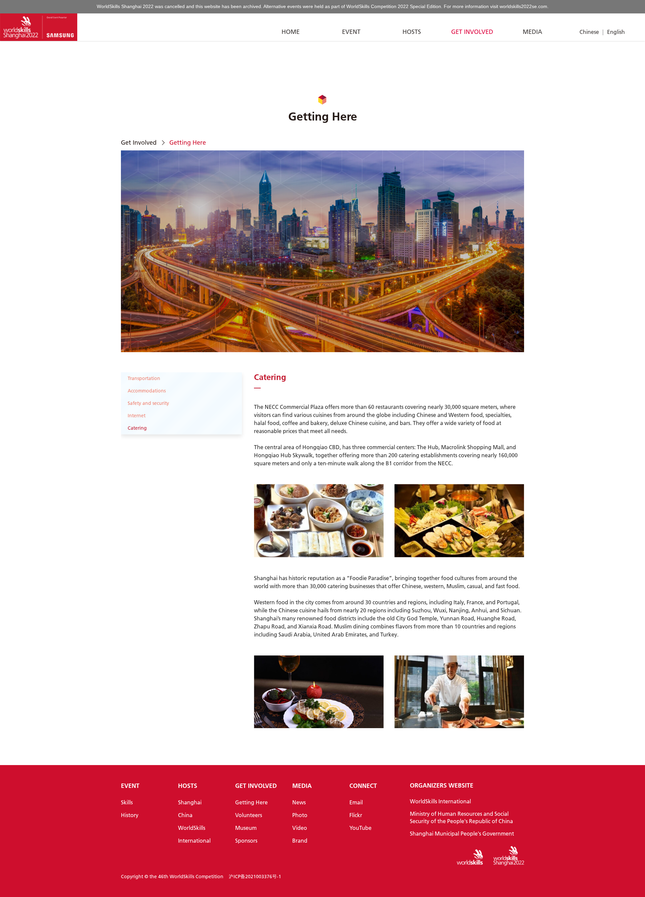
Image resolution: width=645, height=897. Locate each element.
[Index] (38, 27)
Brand (299, 840)
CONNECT (363, 786)
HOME (291, 32)
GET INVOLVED (472, 32)
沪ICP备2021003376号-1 (255, 877)
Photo (299, 814)
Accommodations (147, 391)
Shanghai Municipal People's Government (462, 833)
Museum (246, 827)
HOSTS (411, 32)
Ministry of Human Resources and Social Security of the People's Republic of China (461, 817)
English (616, 31)
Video (299, 827)
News (299, 802)
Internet (136, 416)
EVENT (351, 32)
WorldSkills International (440, 801)
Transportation (144, 378)
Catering (137, 428)
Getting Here (251, 802)
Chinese (589, 31)
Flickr (355, 814)
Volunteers (248, 814)
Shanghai (190, 802)
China (185, 814)
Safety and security (148, 403)
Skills (127, 802)
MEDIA (532, 32)
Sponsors (246, 840)
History (129, 814)
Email (356, 802)
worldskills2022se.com (523, 6)
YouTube (360, 827)
